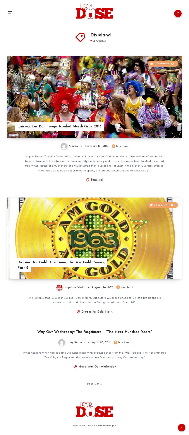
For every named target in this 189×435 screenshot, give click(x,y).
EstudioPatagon (106, 425)
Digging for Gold (93, 312)
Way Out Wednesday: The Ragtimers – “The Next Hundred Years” (94, 332)
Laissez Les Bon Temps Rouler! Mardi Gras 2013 (59, 126)
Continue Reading (169, 127)
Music (109, 312)
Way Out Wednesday (102, 366)
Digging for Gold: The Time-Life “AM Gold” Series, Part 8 (61, 265)
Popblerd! (97, 180)
